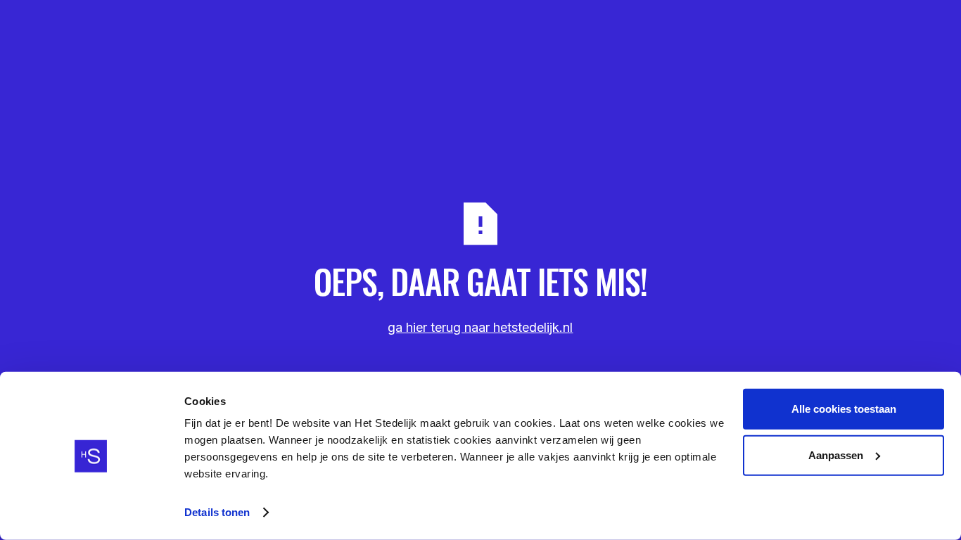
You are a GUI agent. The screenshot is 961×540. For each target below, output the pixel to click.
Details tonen (217, 512)
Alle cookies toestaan (843, 409)
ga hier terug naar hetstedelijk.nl (480, 327)
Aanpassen (835, 455)
